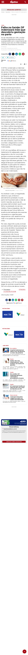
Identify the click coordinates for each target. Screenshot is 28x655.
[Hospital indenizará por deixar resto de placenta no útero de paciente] (6, 351)
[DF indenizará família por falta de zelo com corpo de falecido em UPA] (6, 387)
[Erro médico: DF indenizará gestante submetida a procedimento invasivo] (6, 375)
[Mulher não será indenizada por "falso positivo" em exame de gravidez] (6, 362)
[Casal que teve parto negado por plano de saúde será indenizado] (6, 397)
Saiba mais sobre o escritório (14, 441)
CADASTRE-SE (23, 423)
